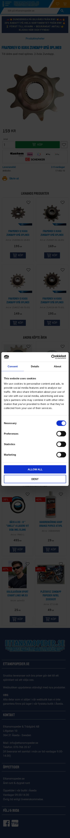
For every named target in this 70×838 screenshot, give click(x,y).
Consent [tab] (13, 366)
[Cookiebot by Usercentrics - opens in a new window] (51, 357)
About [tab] (57, 366)
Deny (35, 478)
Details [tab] (35, 366)
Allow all (35, 469)
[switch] (61, 433)
